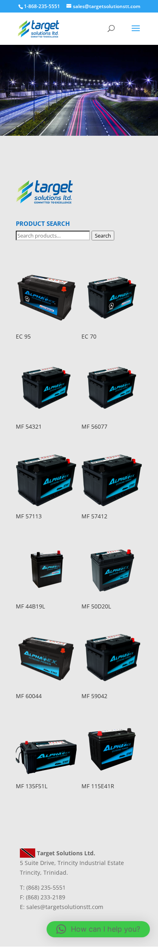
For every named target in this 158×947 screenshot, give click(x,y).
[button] (98, 929)
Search (103, 235)
